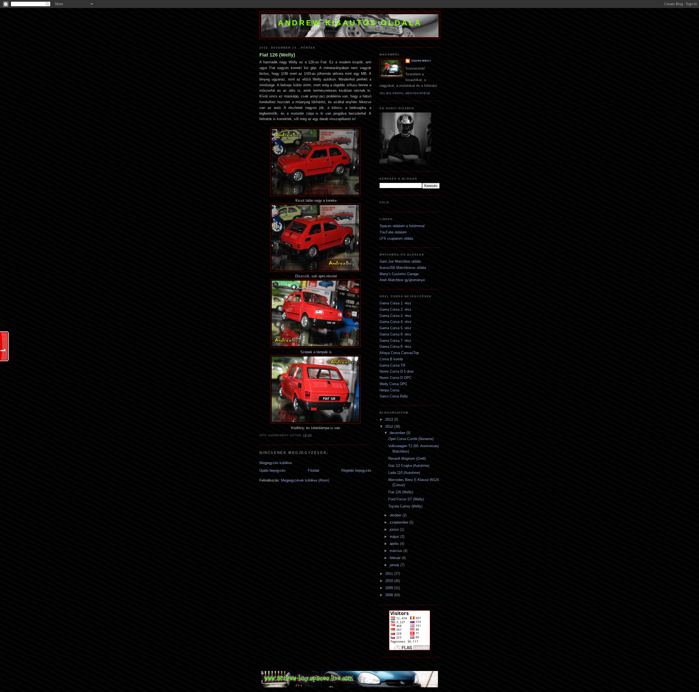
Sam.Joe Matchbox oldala (400, 261)
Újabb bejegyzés (272, 470)
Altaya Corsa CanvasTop (399, 353)
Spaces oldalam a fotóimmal (402, 226)
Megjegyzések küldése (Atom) (305, 480)
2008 (389, 595)
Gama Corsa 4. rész (395, 322)
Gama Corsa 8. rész (395, 346)
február (396, 558)
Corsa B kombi (391, 359)
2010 (389, 581)
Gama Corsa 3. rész (395, 316)
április (395, 544)
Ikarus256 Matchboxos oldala (403, 268)
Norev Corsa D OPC (395, 378)
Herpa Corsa (389, 390)
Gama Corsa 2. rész (395, 309)
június (395, 529)
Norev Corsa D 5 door (397, 371)
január (395, 565)
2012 (389, 426)
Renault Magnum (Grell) (407, 458)
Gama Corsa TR (392, 365)
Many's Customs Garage (399, 274)
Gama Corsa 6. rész (395, 334)
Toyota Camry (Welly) (405, 506)
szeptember (399, 522)
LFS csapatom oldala (396, 238)
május (395, 536)
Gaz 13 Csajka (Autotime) (408, 466)
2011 (389, 574)
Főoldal (313, 470)
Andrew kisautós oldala (350, 22)
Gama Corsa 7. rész (395, 340)
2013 (389, 419)
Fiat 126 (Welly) (277, 55)
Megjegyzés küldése (275, 463)
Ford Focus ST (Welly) (406, 499)
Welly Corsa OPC (393, 384)
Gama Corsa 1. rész (395, 303)
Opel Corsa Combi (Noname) (411, 439)
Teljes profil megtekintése (405, 93)
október (396, 515)
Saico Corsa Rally (394, 396)
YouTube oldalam (393, 232)
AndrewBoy (421, 60)
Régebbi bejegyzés (356, 470)
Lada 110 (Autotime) (404, 473)
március (396, 551)
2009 (389, 588)
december (398, 433)
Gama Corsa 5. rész (395, 328)
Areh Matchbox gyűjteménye (402, 280)
